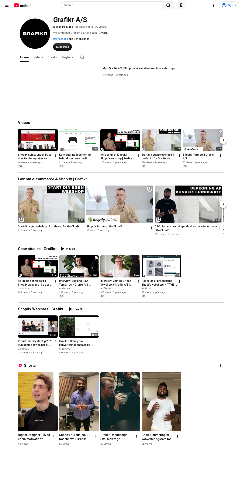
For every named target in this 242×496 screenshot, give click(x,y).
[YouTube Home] (22, 5)
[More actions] (56, 155)
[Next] (223, 140)
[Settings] (213, 5)
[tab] (24, 57)
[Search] (168, 5)
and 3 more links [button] (79, 38)
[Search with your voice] (181, 5)
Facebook (62, 38)
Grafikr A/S (23, 288)
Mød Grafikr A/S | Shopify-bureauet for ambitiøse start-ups (139, 68)
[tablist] (121, 57)
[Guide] (7, 5)
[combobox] (112, 5)
